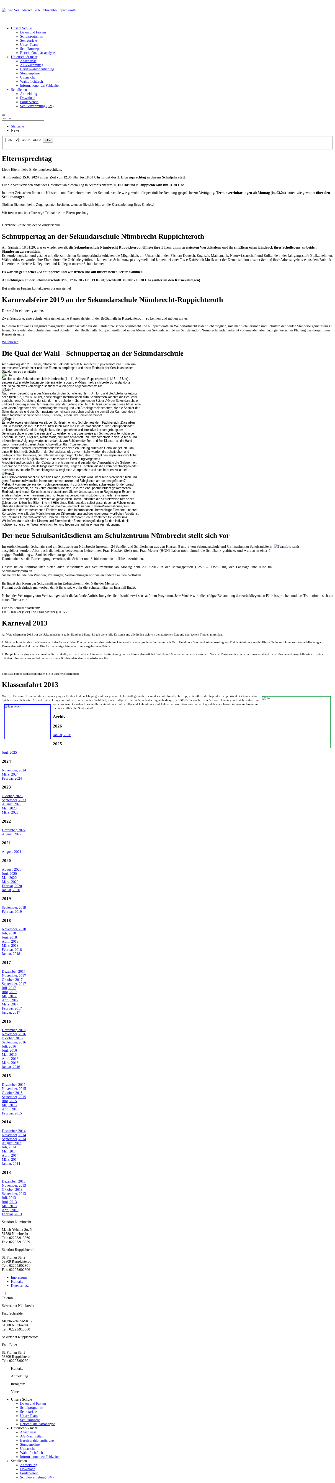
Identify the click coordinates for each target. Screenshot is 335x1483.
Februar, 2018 (12, 949)
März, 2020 (10, 882)
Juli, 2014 (9, 1147)
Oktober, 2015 (12, 1093)
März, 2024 (10, 774)
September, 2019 (14, 907)
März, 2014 (10, 1159)
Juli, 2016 (9, 1046)
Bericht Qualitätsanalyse (37, 53)
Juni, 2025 (9, 752)
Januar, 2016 (11, 1067)
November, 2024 (14, 770)
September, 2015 (14, 1097)
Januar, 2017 (11, 1012)
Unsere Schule (21, 28)
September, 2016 (14, 1042)
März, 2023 (10, 812)
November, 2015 (14, 1089)
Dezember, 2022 (14, 830)
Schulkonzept (30, 49)
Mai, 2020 (9, 878)
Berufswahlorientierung (37, 69)
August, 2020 (11, 869)
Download (27, 98)
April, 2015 (10, 1109)
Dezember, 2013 (14, 1181)
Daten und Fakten (33, 32)
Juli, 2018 (9, 933)
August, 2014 (11, 1143)
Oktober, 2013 (12, 1189)
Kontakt (17, 1281)
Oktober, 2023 (12, 796)
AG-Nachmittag (31, 65)
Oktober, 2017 (12, 980)
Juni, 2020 (9, 873)
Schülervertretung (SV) (37, 106)
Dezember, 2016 (14, 1030)
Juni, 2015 (9, 1101)
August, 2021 (11, 852)
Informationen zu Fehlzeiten (40, 85)
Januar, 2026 (62, 735)
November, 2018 (14, 929)
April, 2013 (10, 1210)
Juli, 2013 (9, 1198)
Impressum (19, 1277)
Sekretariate (28, 40)
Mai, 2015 (9, 1105)
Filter (48, 140)
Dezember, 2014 (14, 1131)
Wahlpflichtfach (31, 81)
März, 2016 (10, 1063)
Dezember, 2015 (14, 1084)
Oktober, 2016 (12, 1038)
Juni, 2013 (9, 1202)
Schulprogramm (31, 36)
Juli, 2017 (9, 988)
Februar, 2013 (12, 1214)
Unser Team (29, 44)
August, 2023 (11, 804)
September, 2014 (14, 1139)
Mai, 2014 (9, 1151)
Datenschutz (20, 1285)
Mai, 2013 (9, 1206)
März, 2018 (10, 945)
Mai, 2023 (9, 808)
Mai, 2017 (9, 996)
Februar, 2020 (12, 886)
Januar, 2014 (11, 1163)
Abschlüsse (28, 61)
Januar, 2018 (11, 954)
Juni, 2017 (9, 992)
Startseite (17, 126)
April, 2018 (10, 941)
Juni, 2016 (9, 1050)
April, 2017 (10, 1000)
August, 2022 (11, 834)
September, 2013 (14, 1194)
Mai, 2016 (9, 1054)
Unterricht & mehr (24, 57)
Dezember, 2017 (14, 971)
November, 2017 (14, 975)
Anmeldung (28, 94)
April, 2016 (10, 1059)
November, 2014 (14, 1135)
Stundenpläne (30, 73)
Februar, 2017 (12, 1008)
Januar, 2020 (11, 890)
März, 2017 (10, 1004)
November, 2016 (14, 1034)
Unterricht (27, 77)
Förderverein (29, 102)
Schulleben (19, 90)
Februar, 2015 (12, 1113)
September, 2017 (14, 984)
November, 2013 (14, 1185)
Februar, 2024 (12, 778)
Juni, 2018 (9, 937)
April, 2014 (10, 1155)
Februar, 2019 (12, 911)
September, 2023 (14, 800)
